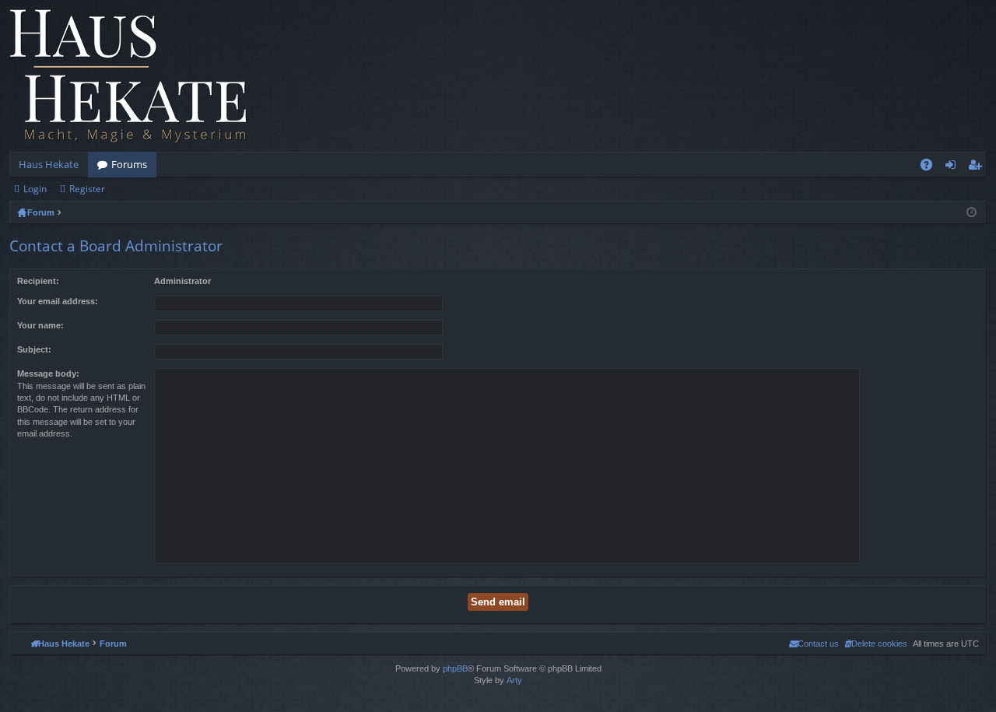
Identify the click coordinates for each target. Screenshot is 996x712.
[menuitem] (875, 643)
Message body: (48, 373)
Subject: (34, 349)
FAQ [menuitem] (931, 167)
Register (87, 188)
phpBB (455, 668)
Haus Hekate (49, 164)
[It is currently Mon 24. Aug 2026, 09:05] (971, 212)
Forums (129, 164)
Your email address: (57, 301)
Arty (514, 680)
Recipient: (38, 281)
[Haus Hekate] (128, 76)
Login (35, 188)
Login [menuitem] (954, 167)
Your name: (40, 325)
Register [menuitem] (978, 167)
